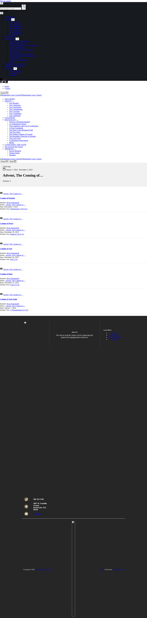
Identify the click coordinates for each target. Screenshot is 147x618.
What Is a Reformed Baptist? (19, 122)
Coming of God (6, 249)
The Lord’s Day (15, 138)
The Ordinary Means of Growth (20, 134)
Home (7, 86)
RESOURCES (10, 120)
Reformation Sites (118, 569)
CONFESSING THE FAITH (15, 145)
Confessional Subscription (18, 140)
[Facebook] (1, 82)
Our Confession (15, 105)
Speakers (12, 155)
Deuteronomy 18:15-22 (18, 209)
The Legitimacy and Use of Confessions (23, 126)
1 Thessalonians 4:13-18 (19, 310)
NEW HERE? (10, 99)
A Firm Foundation (16, 128)
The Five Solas (14, 132)
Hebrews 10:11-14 (17, 234)
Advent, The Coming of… (12, 194)
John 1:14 (13, 259)
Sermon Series (14, 153)
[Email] (4, 82)
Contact (7, 88)
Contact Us (37, 514)
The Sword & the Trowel (14, 147)
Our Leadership (15, 116)
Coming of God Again (8, 299)
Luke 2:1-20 (14, 285)
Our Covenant (14, 111)
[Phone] (7, 82)
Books (11, 143)
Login (102, 569)
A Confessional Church (17, 124)
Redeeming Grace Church (43, 569)
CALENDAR (10, 118)
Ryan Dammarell (13, 203)
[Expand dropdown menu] (13, 101)
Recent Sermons (15, 151)
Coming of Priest (6, 223)
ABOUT (8, 101)
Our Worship (14, 103)
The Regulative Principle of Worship (22, 136)
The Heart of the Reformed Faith (21, 130)
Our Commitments (16, 109)
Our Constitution (15, 114)
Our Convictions (15, 107)
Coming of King (6, 274)
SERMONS (9, 149)
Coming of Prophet (7, 198)
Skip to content (5, 1)
